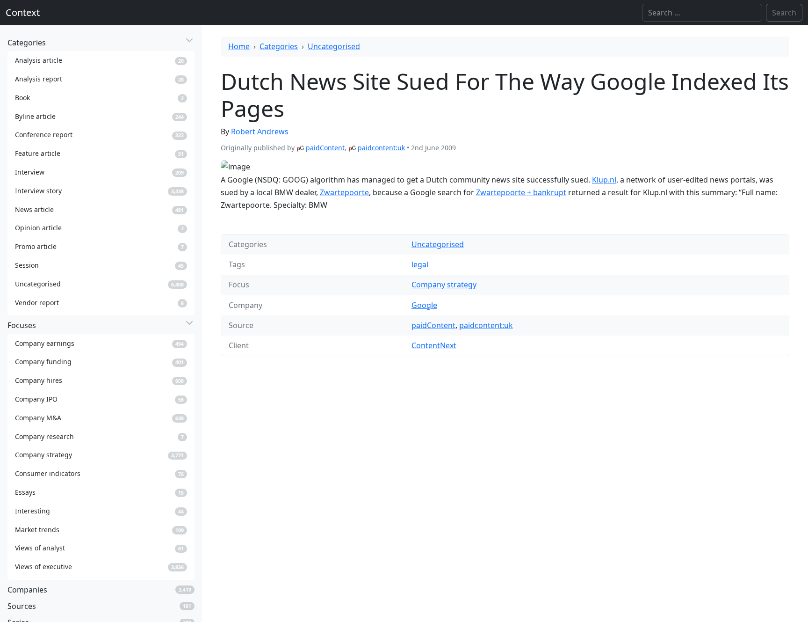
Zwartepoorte (344, 192)
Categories (279, 46)
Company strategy (443, 284)
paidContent (325, 147)
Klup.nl (604, 180)
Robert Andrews (260, 131)
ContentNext (433, 345)
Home (239, 46)
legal (419, 264)
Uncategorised (334, 46)
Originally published (253, 147)
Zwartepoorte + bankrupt (521, 192)
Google (424, 305)
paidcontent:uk (381, 147)
